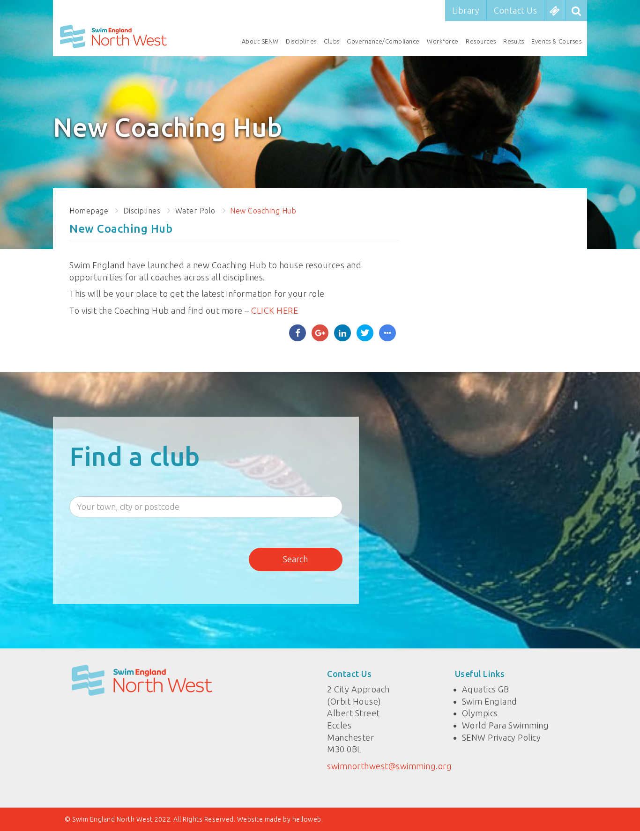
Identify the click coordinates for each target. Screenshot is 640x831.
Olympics (480, 713)
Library (466, 10)
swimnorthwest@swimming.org (389, 766)
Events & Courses (556, 41)
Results (513, 41)
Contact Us (515, 10)
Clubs (332, 41)
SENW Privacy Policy (501, 737)
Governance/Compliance (383, 41)
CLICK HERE (274, 310)
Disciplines (301, 41)
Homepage (88, 210)
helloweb (306, 819)
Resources (481, 41)
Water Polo (195, 210)
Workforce (443, 41)
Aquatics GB (485, 689)
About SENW (260, 41)
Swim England (489, 701)
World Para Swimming (505, 725)
